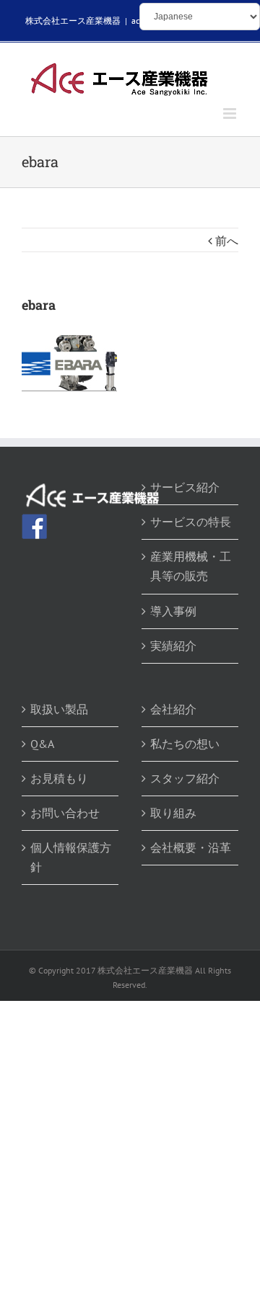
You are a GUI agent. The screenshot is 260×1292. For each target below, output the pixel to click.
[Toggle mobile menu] (230, 113)
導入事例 (173, 611)
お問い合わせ (65, 813)
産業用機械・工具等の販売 (190, 566)
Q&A (42, 743)
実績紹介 (173, 645)
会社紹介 (173, 709)
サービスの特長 (190, 521)
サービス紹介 (185, 487)
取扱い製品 (59, 709)
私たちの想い (185, 743)
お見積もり (59, 778)
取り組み (173, 813)
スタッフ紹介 (185, 778)
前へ (226, 240)
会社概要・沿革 (190, 847)
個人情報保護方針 (70, 857)
